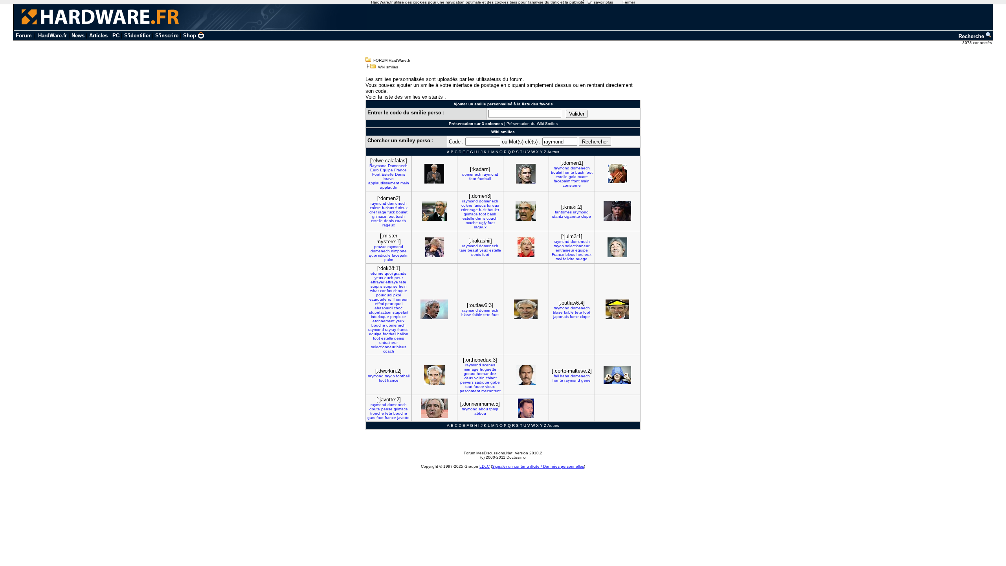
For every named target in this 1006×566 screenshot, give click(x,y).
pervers (467, 382)
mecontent (491, 391)
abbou (480, 413)
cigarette (572, 216)
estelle (561, 177)
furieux (401, 208)
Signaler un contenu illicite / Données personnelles (538, 466)
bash (579, 172)
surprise (391, 286)
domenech (471, 174)
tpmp (493, 409)
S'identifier (137, 36)
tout (468, 386)
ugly (482, 223)
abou (483, 409)
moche (472, 223)
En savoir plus (600, 2)
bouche (378, 325)
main (404, 183)
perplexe (398, 316)
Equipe (386, 170)
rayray (390, 329)
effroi (379, 303)
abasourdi (383, 308)
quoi (373, 255)
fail (556, 376)
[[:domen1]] (617, 173)
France (400, 170)
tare (462, 250)
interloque (380, 316)
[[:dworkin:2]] (434, 375)
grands (400, 273)
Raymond (378, 166)
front (575, 181)
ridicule (384, 255)
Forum (24, 36)
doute (374, 409)
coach (400, 221)
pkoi (397, 295)
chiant (491, 378)
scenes (488, 365)
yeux (483, 250)
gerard (469, 373)
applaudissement (383, 183)
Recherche (972, 36)
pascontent (470, 391)
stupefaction (380, 312)
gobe (495, 382)
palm (388, 259)
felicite (569, 259)
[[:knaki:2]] (617, 211)
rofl (390, 299)
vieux (468, 378)
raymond (490, 174)
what (374, 291)
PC (115, 36)
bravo (389, 178)
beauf (473, 250)
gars (371, 417)
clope (586, 216)
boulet (556, 172)
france (403, 329)
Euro (374, 170)
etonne (377, 273)
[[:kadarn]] (526, 174)
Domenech (398, 166)
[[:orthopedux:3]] (526, 375)
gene (586, 380)
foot (472, 178)
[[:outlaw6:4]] (617, 309)
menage (471, 369)
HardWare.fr (52, 36)
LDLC (484, 466)
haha (564, 376)
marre (583, 177)
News (78, 36)
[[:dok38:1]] (434, 309)
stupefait (400, 312)
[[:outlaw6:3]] (526, 309)
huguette (488, 369)
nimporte (399, 251)
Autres (553, 152)
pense (387, 409)
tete (402, 282)
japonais (561, 316)
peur (399, 278)
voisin (479, 378)
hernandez (486, 373)
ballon (402, 334)
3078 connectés (977, 42)
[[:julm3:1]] (617, 247)
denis (389, 221)
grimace (379, 216)
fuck (391, 212)
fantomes (563, 212)
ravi (559, 259)
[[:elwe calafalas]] (434, 174)
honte (569, 172)
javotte (403, 417)
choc (398, 308)
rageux (388, 225)
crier (373, 212)
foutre (479, 386)
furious (388, 208)
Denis (400, 174)
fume (574, 316)
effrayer (377, 282)
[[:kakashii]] (526, 247)
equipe (581, 250)
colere (375, 208)
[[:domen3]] (526, 211)
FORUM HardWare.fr (391, 60)
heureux (583, 254)
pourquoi (384, 295)
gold (572, 177)
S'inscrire (166, 36)
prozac (380, 246)
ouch (388, 278)
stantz (557, 216)
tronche (377, 413)
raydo (559, 246)
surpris (376, 286)
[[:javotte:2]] (434, 408)
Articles (98, 36)
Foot (376, 174)
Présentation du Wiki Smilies (532, 123)
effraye (392, 282)
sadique (482, 382)
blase (466, 314)
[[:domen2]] (434, 211)
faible (477, 314)
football (484, 178)
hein (403, 286)
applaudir (388, 187)
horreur (401, 299)
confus (386, 291)
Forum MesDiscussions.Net (488, 453)
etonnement (384, 321)
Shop (189, 36)
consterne (572, 185)
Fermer (628, 2)
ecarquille (378, 299)
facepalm (562, 181)
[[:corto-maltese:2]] (617, 375)
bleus (570, 254)
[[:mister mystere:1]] (434, 247)
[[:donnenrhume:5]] (526, 408)
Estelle (388, 174)
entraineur (565, 250)
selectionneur (577, 246)
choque (400, 291)
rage (382, 212)
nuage (581, 259)
